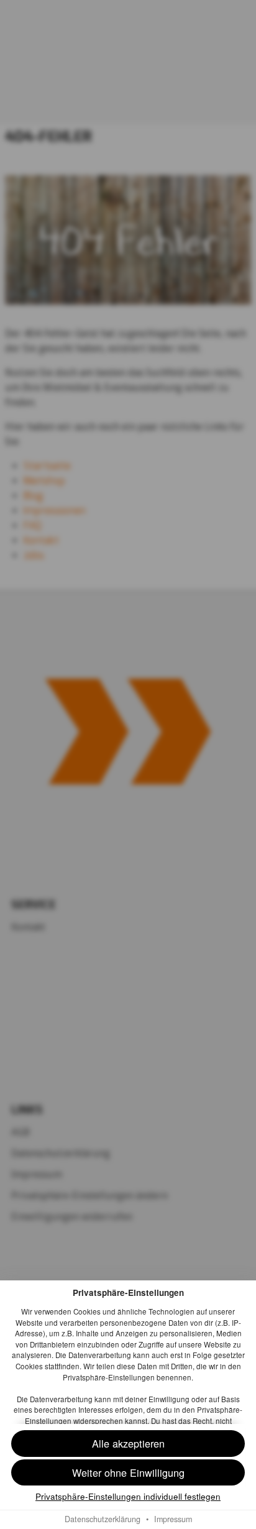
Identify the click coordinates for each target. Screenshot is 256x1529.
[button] (128, 1472)
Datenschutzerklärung (102, 1519)
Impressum (173, 1519)
